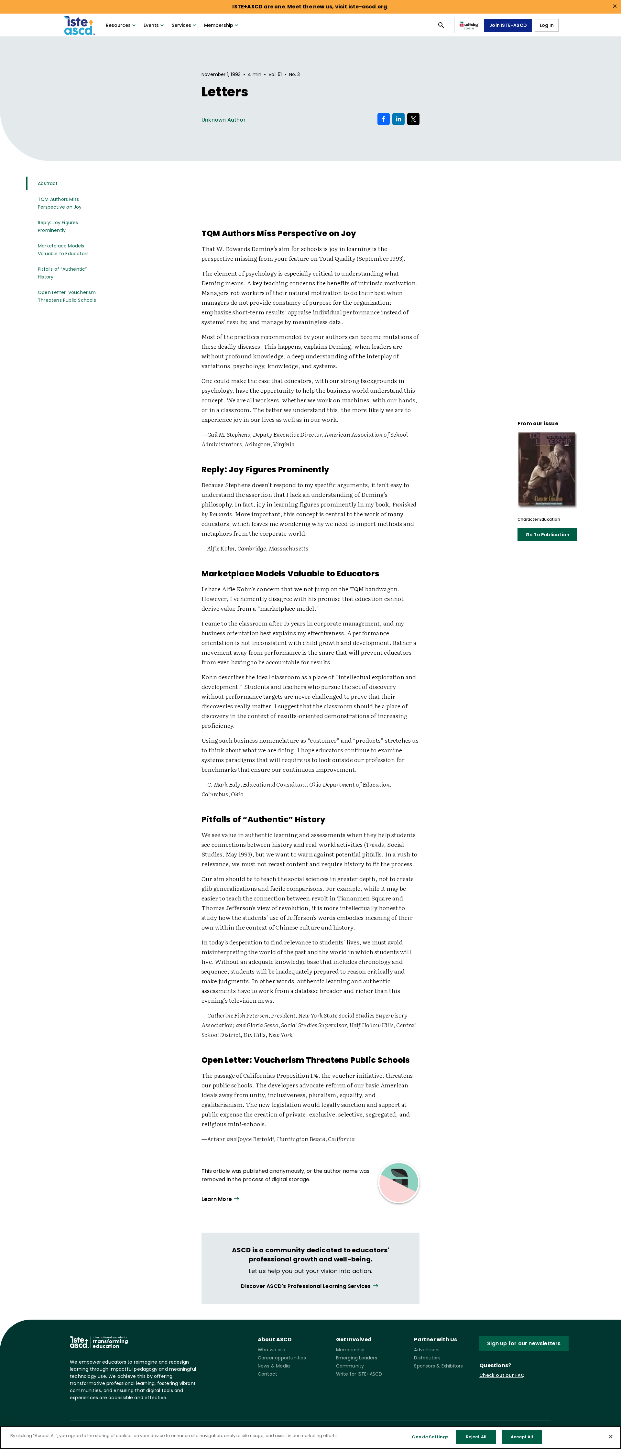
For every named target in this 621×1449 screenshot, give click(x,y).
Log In (547, 25)
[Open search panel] (441, 25)
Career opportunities (282, 1358)
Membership (218, 25)
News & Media (274, 1366)
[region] (310, 1437)
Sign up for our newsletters (524, 1343)
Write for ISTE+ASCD (359, 1374)
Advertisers (427, 1349)
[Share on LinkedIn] (398, 119)
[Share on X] (413, 119)
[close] (615, 6)
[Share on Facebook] (383, 119)
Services (181, 25)
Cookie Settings (430, 1437)
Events (151, 25)
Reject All (476, 1437)
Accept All (522, 1437)
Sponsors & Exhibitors (438, 1366)
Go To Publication (547, 534)
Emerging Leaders (356, 1358)
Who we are (271, 1349)
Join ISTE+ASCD (508, 25)
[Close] (611, 1436)
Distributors (427, 1358)
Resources (118, 25)
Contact (267, 1374)
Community (350, 1366)
